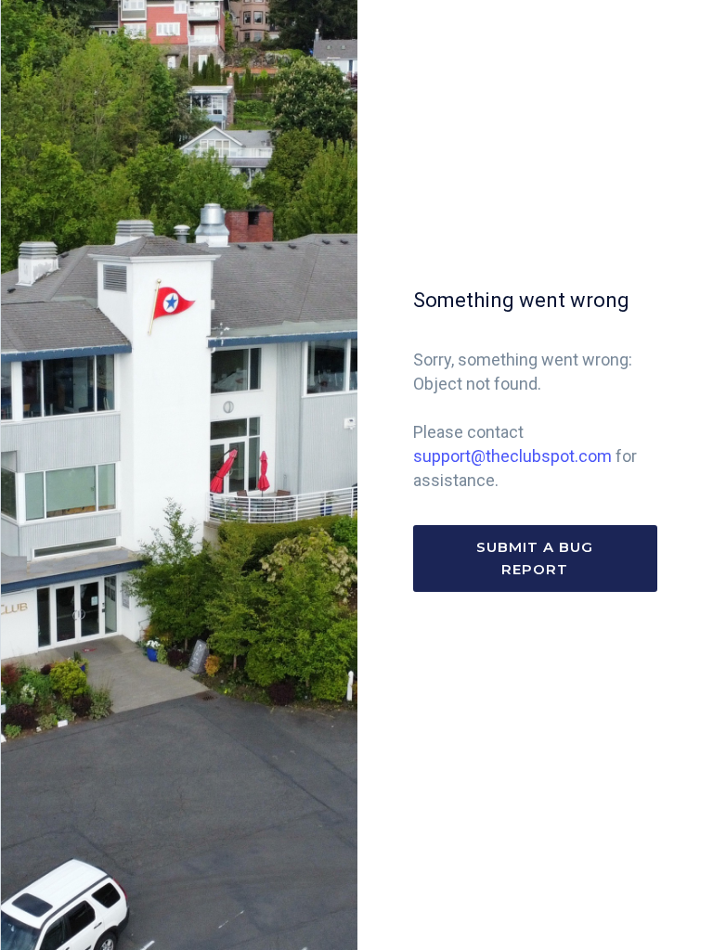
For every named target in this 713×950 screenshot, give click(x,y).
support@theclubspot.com (512, 456)
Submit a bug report (534, 558)
